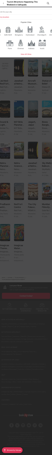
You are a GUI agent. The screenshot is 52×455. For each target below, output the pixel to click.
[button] (3, 3)
